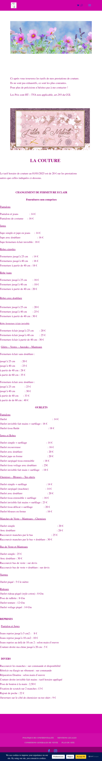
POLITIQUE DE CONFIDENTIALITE (38, 737)
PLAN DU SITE (68, 742)
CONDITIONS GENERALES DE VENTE (41, 742)
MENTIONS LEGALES (66, 737)
